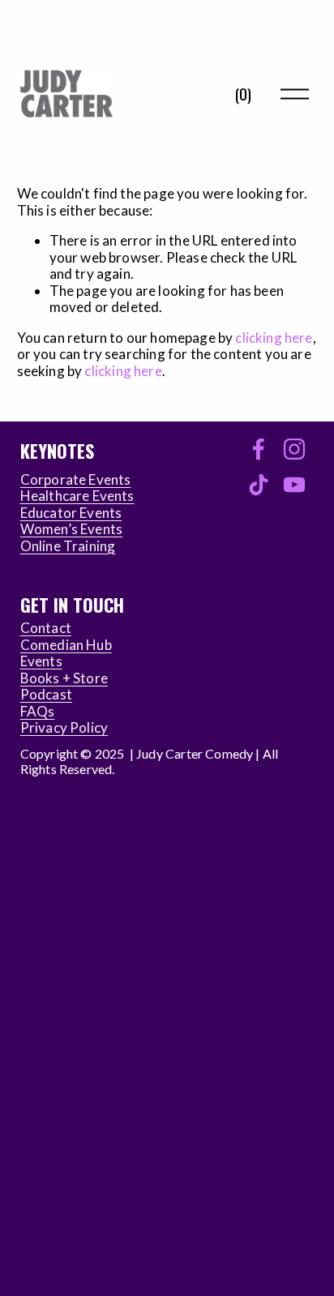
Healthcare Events (77, 496)
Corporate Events (75, 480)
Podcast (46, 694)
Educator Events (71, 513)
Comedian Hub (66, 645)
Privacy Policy (64, 728)
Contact (45, 628)
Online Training (68, 546)
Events (41, 661)
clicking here (273, 337)
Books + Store (64, 678)
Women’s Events (71, 529)
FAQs (37, 712)
